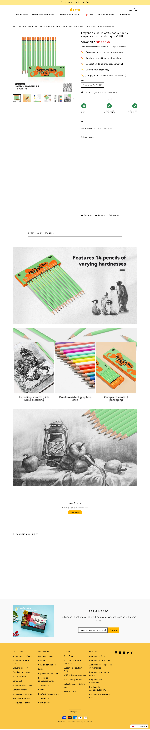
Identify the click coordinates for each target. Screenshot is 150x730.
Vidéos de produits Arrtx (75, 675)
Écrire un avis (75, 512)
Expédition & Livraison (48, 673)
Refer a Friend (70, 691)
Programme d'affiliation (99, 660)
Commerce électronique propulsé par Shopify (79, 722)
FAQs (40, 669)
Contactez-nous (45, 656)
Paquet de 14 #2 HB (92, 85)
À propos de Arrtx (97, 656)
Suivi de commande (47, 665)
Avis (83, 122)
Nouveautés (22, 14)
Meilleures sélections (22, 703)
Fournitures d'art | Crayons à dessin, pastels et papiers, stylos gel (48, 26)
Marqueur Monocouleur (23, 685)
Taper (84, 81)
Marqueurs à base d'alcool (21, 662)
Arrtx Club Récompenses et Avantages (100, 666)
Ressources (126, 14)
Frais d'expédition (88, 47)
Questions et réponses (41, 233)
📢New (89, 14)
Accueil (15, 26)
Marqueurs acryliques (43, 14)
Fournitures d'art (106, 14)
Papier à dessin (19, 676)
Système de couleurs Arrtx (73, 669)
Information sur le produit (96, 129)
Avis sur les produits (73, 679)
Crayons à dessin (20, 668)
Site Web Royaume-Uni (48, 694)
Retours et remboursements (46, 679)
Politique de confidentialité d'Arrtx (99, 688)
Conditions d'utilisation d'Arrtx (99, 696)
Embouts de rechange (22, 694)
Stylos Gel (17, 681)
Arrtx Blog (68, 656)
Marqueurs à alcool (70, 14)
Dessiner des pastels (22, 672)
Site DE (41, 690)
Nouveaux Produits (21, 698)
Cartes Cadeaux (20, 690)
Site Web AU (44, 703)
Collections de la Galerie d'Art (74, 685)
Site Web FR (43, 685)
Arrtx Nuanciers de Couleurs (72, 662)
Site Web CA (44, 698)
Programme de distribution (95, 681)
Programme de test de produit (99, 673)
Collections (22, 26)
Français (73, 711)
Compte (41, 660)
